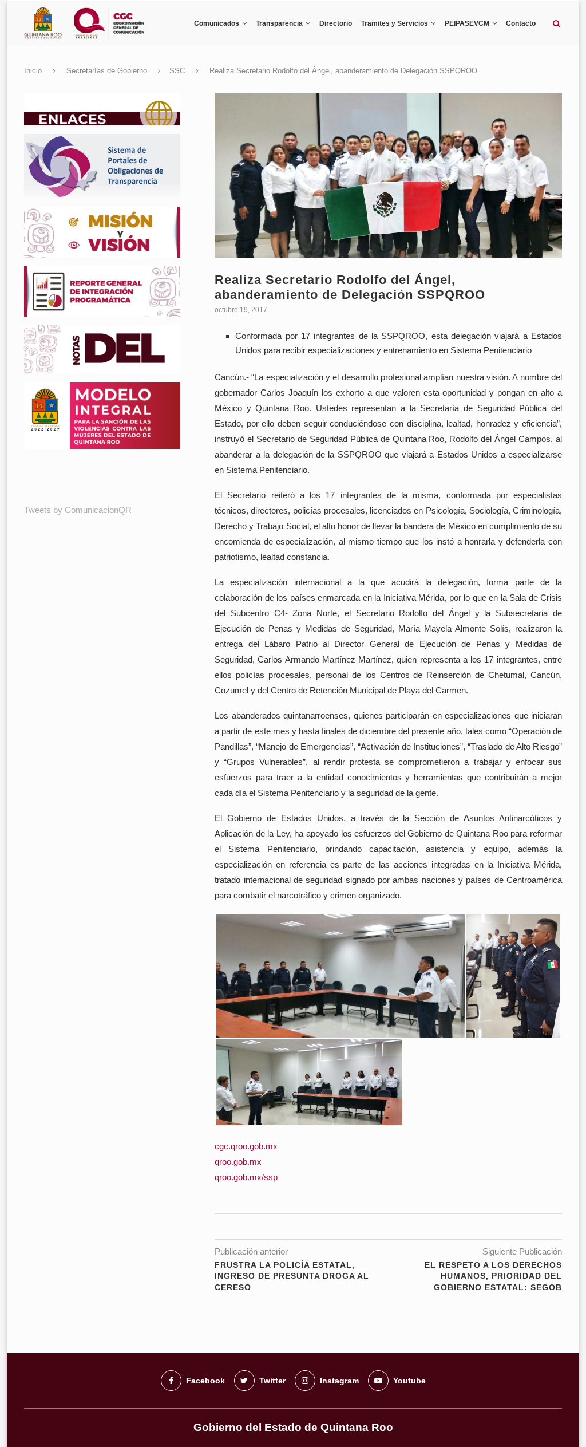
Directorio (335, 23)
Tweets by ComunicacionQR (78, 510)
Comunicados (216, 23)
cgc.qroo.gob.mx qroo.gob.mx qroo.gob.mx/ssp (246, 1161)
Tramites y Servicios (394, 23)
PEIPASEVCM (467, 23)
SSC (177, 70)
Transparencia (279, 23)
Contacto (521, 23)
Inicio (33, 70)
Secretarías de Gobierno (106, 70)
